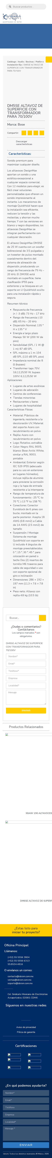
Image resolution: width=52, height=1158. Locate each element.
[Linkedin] (32, 1013)
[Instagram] (26, 1013)
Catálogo (11, 61)
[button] (24, 133)
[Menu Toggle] (47, 21)
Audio (21, 61)
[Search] (42, 618)
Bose (21, 124)
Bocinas (30, 61)
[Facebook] (19, 1013)
